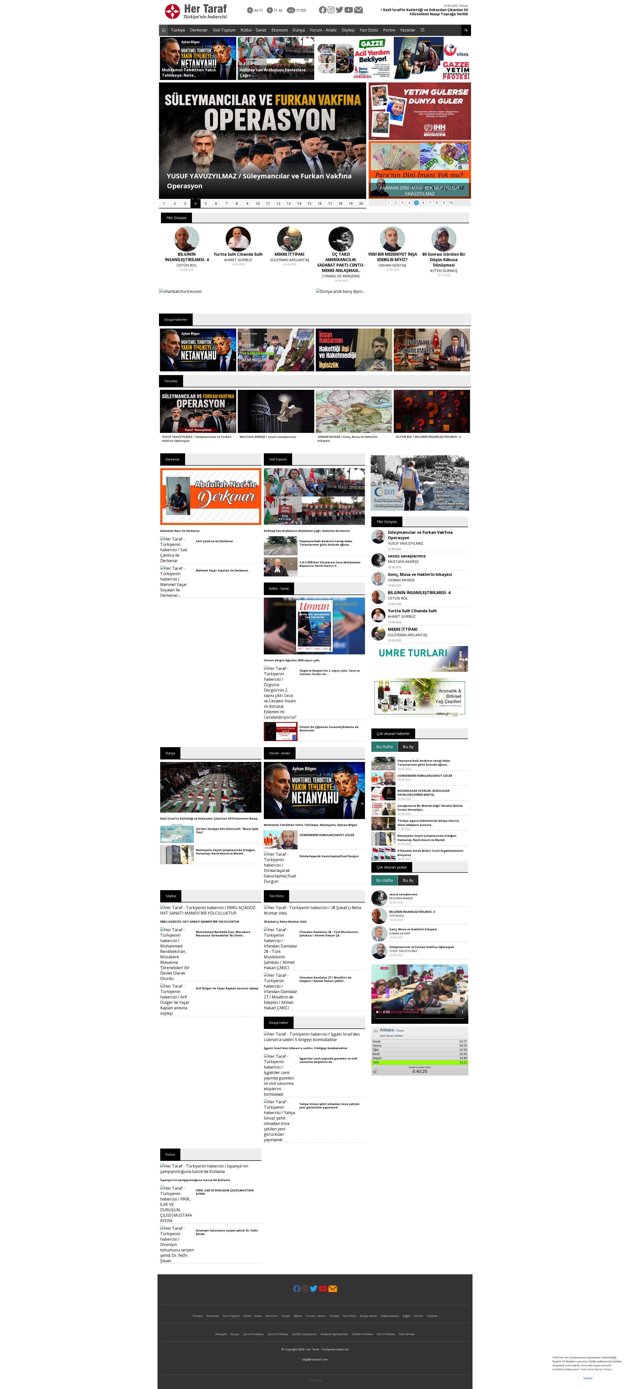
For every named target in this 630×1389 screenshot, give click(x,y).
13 (289, 203)
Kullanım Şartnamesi (334, 1334)
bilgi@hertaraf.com (315, 1359)
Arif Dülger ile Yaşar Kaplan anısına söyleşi (227, 988)
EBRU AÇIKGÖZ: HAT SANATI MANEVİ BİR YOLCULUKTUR (199, 921)
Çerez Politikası (253, 1334)
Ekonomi (279, 30)
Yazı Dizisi (369, 30)
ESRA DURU (444, 265)
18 (340, 203)
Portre (389, 30)
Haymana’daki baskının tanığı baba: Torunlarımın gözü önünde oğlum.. (326, 542)
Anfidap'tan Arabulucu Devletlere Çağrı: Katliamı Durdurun (307, 531)
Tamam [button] (588, 1378)
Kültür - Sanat (253, 30)
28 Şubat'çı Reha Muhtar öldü (285, 921)
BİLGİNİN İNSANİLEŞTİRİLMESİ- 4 (419, 592)
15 (309, 203)
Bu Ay (408, 746)
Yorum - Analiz (323, 30)
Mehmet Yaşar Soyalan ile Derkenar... (223, 570)
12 (278, 203)
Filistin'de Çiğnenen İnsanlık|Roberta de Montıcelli (329, 728)
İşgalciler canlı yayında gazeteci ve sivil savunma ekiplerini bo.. (328, 1060)
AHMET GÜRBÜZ (187, 259)
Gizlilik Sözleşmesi (304, 1334)
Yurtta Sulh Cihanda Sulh (412, 611)
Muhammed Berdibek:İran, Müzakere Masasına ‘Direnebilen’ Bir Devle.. (223, 933)
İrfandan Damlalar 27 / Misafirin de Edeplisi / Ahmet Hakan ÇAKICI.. (325, 979)
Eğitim (298, 1316)
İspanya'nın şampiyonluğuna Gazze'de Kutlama (195, 1180)
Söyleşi (348, 30)
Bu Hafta (384, 746)
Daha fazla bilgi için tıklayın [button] (597, 1369)
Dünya (299, 30)
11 (268, 203)
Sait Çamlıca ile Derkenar (214, 541)
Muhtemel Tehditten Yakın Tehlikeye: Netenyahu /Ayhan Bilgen (310, 825)
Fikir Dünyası (176, 217)
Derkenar (199, 30)
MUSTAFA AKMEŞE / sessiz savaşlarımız (268, 437)
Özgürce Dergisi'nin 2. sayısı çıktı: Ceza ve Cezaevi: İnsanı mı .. (329, 672)
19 (351, 203)
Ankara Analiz (390, 1316)
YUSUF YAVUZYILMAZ (405, 543)
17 (330, 203)
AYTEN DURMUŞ (392, 270)
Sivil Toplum (224, 30)
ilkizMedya (315, 1380)
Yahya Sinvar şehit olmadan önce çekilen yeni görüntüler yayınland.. (329, 1105)
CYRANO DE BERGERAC (289, 276)
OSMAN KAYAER (401, 580)
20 (361, 203)
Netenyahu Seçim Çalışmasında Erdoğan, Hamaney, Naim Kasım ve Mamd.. (225, 851)
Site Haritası (407, 1334)
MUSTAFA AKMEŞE (403, 561)
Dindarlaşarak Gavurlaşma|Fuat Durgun (329, 856)
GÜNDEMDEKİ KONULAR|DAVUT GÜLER (326, 835)
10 (258, 203)
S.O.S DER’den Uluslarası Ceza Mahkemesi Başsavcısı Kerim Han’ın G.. (330, 564)
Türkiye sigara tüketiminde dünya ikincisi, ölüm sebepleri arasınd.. (428, 823)
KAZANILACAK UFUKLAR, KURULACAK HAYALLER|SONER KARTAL (423, 793)
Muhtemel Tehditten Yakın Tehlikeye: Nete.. (189, 72)
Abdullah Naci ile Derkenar (180, 531)
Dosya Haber (368, 1316)
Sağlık (406, 1316)
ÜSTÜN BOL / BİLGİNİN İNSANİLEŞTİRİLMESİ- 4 (428, 437)
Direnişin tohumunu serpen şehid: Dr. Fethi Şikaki (227, 1232)
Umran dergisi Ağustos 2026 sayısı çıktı (292, 660)
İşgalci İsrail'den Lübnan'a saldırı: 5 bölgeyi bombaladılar (305, 1048)
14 (299, 203)
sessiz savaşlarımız (407, 556)
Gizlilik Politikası (362, 1334)
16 (320, 203)
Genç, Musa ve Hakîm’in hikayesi (420, 574)
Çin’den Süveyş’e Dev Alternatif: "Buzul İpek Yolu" (227, 830)
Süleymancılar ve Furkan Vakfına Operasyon (421, 947)
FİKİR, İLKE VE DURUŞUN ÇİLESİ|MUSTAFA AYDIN (225, 1192)
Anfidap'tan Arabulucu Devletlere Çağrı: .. (273, 72)
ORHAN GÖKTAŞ (341, 265)
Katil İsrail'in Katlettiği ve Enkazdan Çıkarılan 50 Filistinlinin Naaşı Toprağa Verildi (220, 818)
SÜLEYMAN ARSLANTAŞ (238, 259)
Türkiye (178, 30)
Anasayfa (221, 1334)
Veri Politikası (386, 1334)
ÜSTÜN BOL (398, 598)
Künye (235, 1334)
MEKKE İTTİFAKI (403, 629)
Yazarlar (407, 30)
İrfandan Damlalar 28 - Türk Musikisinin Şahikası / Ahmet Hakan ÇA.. (328, 933)
